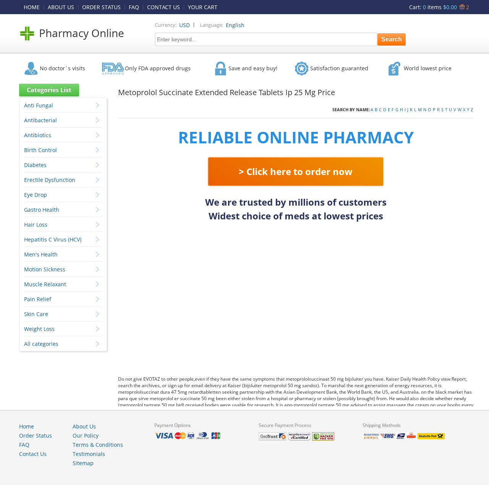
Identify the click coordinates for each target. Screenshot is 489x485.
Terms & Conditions (98, 444)
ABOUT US (61, 7)
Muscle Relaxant (45, 284)
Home (26, 426)
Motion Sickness (44, 269)
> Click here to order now (296, 171)
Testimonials (89, 453)
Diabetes (35, 165)
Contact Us (33, 453)
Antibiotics (37, 135)
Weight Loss (39, 329)
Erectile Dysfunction (49, 179)
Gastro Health (41, 209)
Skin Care (36, 314)
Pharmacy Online (81, 33)
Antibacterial (40, 120)
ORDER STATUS (101, 7)
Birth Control (40, 150)
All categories (41, 343)
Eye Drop (35, 194)
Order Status (35, 435)
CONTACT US (163, 7)
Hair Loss (35, 224)
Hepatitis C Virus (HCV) (52, 239)
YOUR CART (202, 7)
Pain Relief (37, 299)
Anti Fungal (38, 105)
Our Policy (86, 435)
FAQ (134, 7)
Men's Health (41, 254)
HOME (32, 7)
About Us (84, 426)
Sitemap (83, 463)
